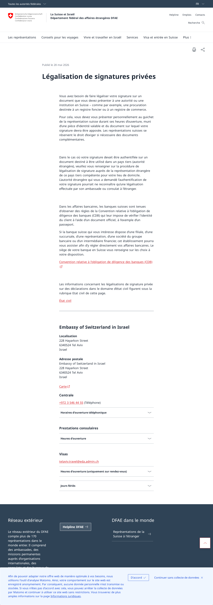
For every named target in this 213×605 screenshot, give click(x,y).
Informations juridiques (66, 596)
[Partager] (202, 49)
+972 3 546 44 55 (71, 403)
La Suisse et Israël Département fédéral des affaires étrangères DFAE (84, 16)
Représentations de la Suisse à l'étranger (128, 534)
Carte (63, 386)
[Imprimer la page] (194, 49)
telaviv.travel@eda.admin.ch (79, 461)
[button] (22, 37)
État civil (65, 301)
